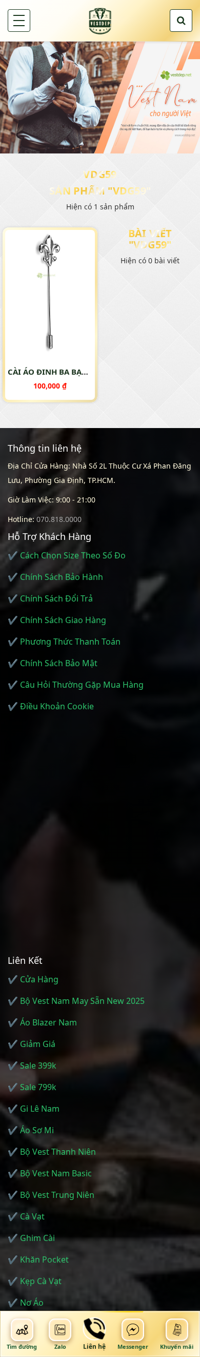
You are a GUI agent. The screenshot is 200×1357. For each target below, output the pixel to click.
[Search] (181, 20)
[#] (100, 97)
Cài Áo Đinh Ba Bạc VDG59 (61, 371)
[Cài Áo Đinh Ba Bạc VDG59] (50, 290)
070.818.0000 (59, 519)
